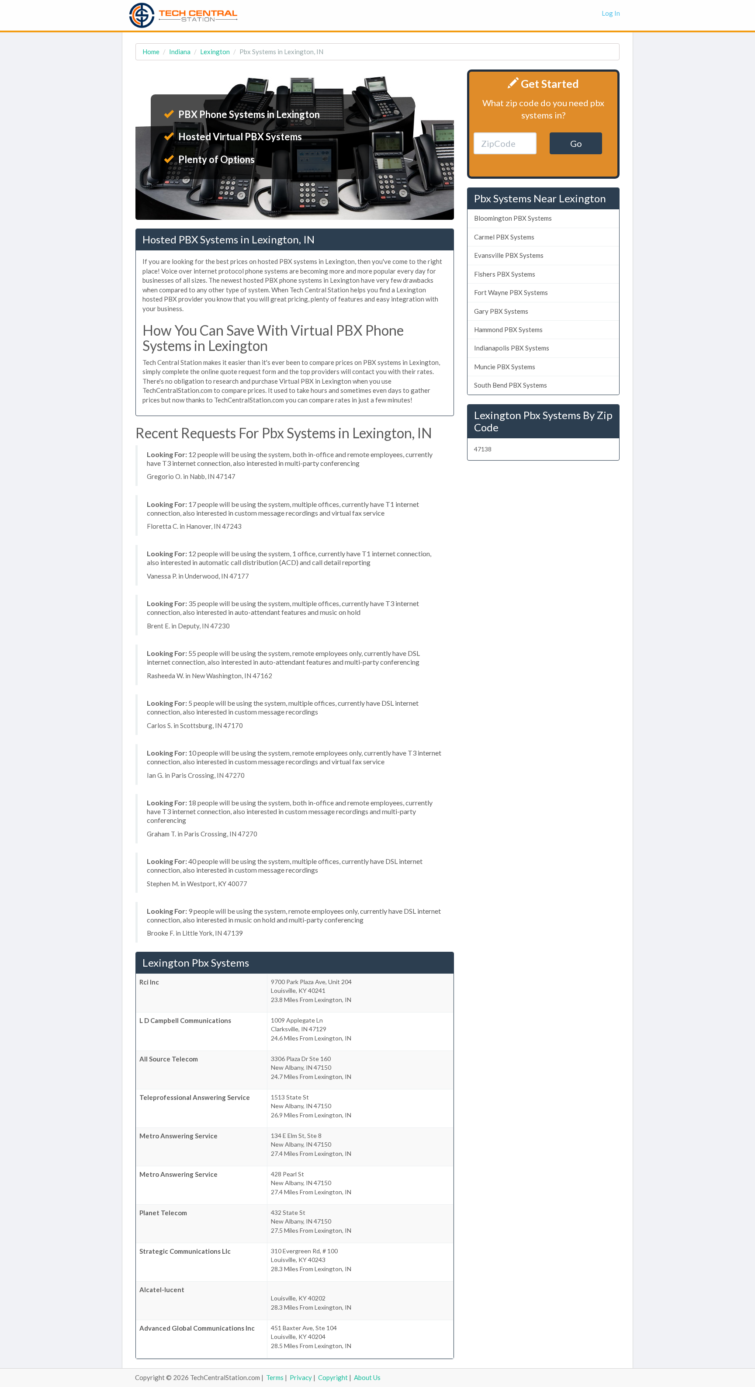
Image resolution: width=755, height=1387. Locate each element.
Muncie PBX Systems (504, 367)
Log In (611, 13)
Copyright (333, 1377)
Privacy (301, 1377)
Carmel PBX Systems (504, 237)
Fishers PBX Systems (504, 274)
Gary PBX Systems (501, 311)
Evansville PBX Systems (509, 255)
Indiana (179, 51)
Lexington (215, 51)
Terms (275, 1377)
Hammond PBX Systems (508, 329)
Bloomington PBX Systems (513, 218)
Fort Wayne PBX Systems (511, 292)
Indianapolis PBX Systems (511, 348)
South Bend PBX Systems (510, 385)
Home (150, 51)
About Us (367, 1377)
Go (576, 143)
